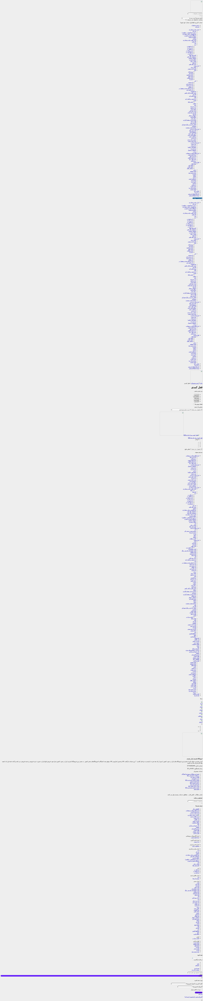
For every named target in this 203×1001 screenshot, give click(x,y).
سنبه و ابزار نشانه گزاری (189, 120)
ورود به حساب (195, 25)
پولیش (194, 38)
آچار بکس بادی (192, 133)
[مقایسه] (198, 445)
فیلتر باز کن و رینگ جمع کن (189, 124)
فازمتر (194, 94)
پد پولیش (193, 185)
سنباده (194, 183)
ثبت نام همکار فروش (193, 194)
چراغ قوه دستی (192, 154)
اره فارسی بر (189, 52)
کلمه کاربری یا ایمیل (194, 983)
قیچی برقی (193, 61)
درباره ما (197, 192)
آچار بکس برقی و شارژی (189, 40)
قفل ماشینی (193, 612)
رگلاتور (194, 676)
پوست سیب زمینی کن (190, 531)
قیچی (194, 100)
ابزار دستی (196, 66)
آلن (195, 556)
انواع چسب (193, 189)
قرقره (194, 609)
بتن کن (194, 31)
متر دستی (193, 144)
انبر (195, 81)
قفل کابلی (193, 611)
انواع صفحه (193, 171)
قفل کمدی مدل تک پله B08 (195, 438)
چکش (194, 103)
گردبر (194, 688)
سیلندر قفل (190, 168)
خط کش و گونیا (192, 147)
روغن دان (193, 118)
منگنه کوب (193, 117)
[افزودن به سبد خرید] (198, 442)
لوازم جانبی (196, 162)
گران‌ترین (196, 401)
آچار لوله (190, 76)
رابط (191, 490)
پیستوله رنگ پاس (191, 511)
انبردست (190, 82)
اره (195, 44)
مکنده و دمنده (192, 37)
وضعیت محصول (198, 19)
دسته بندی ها (199, 18)
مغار (195, 635)
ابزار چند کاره (192, 111)
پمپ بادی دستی (192, 141)
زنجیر (194, 170)
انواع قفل (193, 164)
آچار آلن (191, 73)
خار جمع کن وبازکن (194, 651)
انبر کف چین (189, 90)
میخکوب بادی (192, 136)
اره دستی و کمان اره (190, 99)
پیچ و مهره (193, 186)
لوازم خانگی (196, 694)
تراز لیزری (193, 148)
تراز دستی (193, 145)
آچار (195, 70)
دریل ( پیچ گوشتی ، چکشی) (189, 32)
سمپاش (194, 126)
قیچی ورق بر (189, 617)
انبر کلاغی (196, 639)
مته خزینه (196, 695)
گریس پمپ (193, 123)
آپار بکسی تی (189, 547)
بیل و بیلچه (193, 108)
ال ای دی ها (193, 156)
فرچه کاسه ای (195, 654)
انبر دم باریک (189, 85)
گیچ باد (194, 627)
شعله (194, 600)
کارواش (194, 41)
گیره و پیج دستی (192, 112)
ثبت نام (197, 27)
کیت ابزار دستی (192, 69)
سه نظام (193, 596)
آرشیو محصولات (195, 383)
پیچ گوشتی (193, 91)
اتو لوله (194, 62)
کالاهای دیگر (196, 659)
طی (195, 605)
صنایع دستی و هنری (191, 127)
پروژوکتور (193, 161)
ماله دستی (193, 109)
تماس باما (196, 191)
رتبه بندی (197, 398)
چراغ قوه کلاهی (192, 157)
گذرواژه (197, 986)
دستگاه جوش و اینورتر (190, 35)
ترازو (194, 151)
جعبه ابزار (193, 180)
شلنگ (194, 176)
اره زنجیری (190, 47)
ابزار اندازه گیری (195, 142)
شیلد (195, 602)
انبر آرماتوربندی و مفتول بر (186, 88)
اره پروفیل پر (189, 50)
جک (198, 647)
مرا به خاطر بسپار (195, 989)
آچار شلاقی (190, 78)
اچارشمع (197, 638)
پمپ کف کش (192, 64)
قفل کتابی (190, 167)
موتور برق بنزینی (191, 139)
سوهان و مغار (192, 115)
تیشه (198, 645)
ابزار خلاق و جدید (194, 528)
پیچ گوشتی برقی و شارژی (189, 34)
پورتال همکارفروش (194, 195)
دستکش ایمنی (192, 179)
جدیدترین (197, 394)
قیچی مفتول (196, 657)
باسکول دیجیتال (192, 150)
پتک (195, 105)
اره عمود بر (190, 46)
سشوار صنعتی (192, 58)
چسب (194, 582)
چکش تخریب (192, 59)
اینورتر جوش (196, 641)
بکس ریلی (193, 67)
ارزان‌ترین (196, 399)
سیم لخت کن (192, 96)
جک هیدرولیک (195, 648)
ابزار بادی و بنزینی (194, 129)
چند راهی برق (192, 159)
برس (194, 572)
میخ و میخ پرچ (192, 188)
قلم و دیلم (193, 121)
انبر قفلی (190, 87)
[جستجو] (200, 15)
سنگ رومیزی (192, 522)
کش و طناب (193, 538)
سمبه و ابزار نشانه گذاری (189, 591)
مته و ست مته (192, 173)
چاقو (195, 535)
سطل (194, 590)
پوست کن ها (193, 532)
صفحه (197, 653)
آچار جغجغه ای (192, 549)
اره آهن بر (190, 495)
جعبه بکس (193, 581)
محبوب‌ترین (196, 396)
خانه (201, 383)
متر (195, 632)
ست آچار (190, 72)
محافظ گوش (192, 633)
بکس (194, 667)
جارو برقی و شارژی (191, 514)
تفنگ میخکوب (195, 644)
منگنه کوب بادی (192, 135)
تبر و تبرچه (193, 106)
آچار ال (191, 79)
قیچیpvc (190, 102)
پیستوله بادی (192, 132)
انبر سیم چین (189, 84)
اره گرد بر (190, 53)
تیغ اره (194, 174)
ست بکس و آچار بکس (190, 93)
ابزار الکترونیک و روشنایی (192, 153)
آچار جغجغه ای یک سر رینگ (189, 550)
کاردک (194, 114)
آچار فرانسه (190, 75)
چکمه (194, 537)
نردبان (194, 177)
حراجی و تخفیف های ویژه (192, 650)
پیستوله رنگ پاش (191, 56)
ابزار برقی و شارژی (194, 29)
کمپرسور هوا (192, 55)
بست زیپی (196, 642)
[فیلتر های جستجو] (201, 15)
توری (194, 534)
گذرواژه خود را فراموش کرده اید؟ (193, 997)
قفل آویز (190, 165)
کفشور (194, 623)
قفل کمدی (196, 656)
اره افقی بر (190, 49)
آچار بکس (193, 546)
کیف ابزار (193, 182)
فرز (195, 43)
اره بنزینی (193, 138)
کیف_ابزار (193, 686)
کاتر (195, 97)
